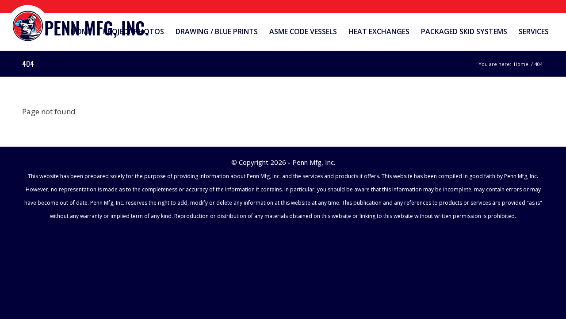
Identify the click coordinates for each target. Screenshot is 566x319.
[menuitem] (81, 32)
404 (28, 63)
